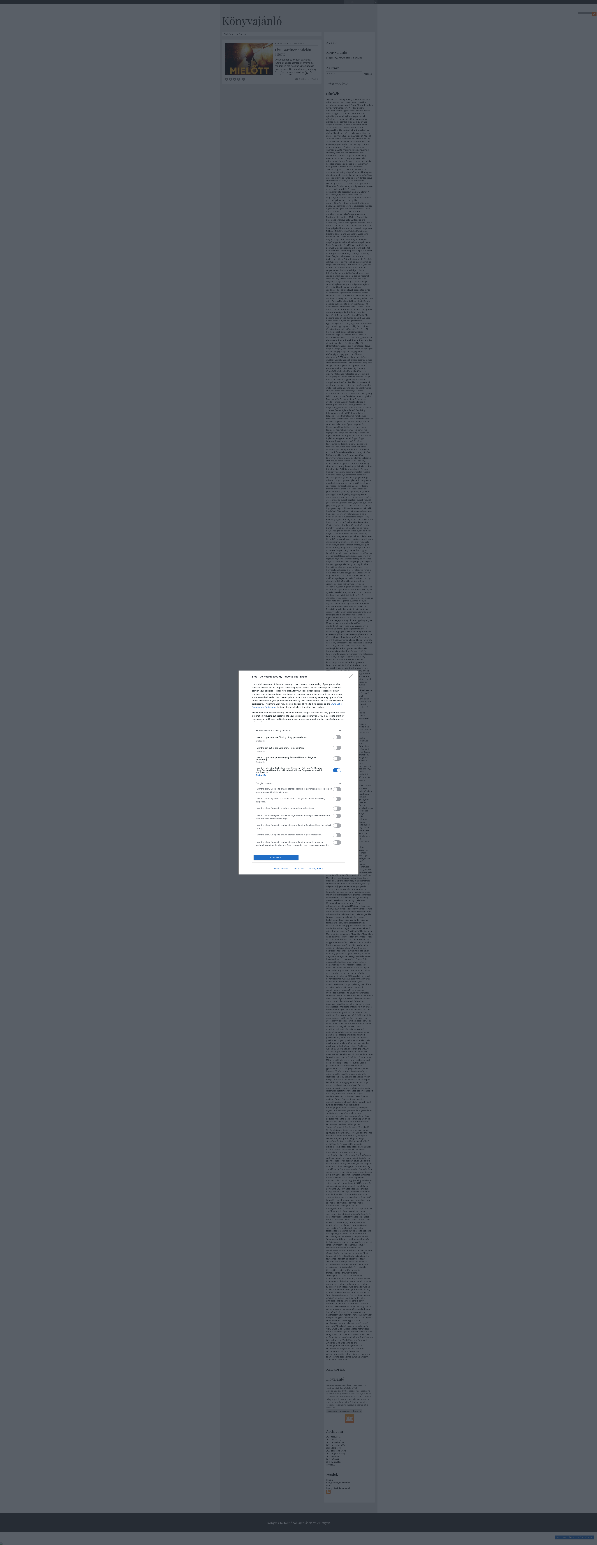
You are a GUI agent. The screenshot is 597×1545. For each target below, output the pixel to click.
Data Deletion (281, 868)
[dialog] (298, 772)
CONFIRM (276, 857)
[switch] (337, 737)
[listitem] (298, 730)
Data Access (298, 868)
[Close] (352, 677)
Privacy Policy (316, 868)
